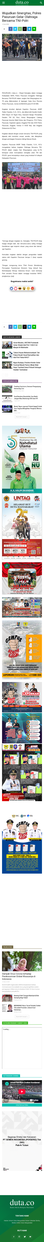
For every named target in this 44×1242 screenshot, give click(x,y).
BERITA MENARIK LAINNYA (11, 337)
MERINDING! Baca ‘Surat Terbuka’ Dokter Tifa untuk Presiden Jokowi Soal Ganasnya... (27, 1008)
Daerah (4, 347)
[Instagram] (19, 1237)
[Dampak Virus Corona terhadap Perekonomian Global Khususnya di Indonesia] (22, 961)
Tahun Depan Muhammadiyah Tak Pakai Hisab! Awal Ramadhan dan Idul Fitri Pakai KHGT (26, 355)
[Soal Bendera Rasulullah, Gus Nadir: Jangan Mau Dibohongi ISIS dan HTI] (7, 399)
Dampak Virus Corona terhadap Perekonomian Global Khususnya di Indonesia (19, 976)
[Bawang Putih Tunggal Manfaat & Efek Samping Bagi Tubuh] (7, 998)
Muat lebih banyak (21, 417)
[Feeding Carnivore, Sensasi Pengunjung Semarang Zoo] (7, 389)
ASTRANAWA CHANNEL (11, 1076)
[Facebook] (14, 1237)
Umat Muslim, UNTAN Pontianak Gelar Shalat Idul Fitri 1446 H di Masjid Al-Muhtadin (25, 345)
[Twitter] (25, 1237)
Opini (4, 970)
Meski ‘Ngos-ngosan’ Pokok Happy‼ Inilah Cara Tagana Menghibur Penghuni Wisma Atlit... (28, 408)
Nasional (5, 357)
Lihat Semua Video (22, 1105)
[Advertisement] (22, 77)
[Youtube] (30, 1237)
